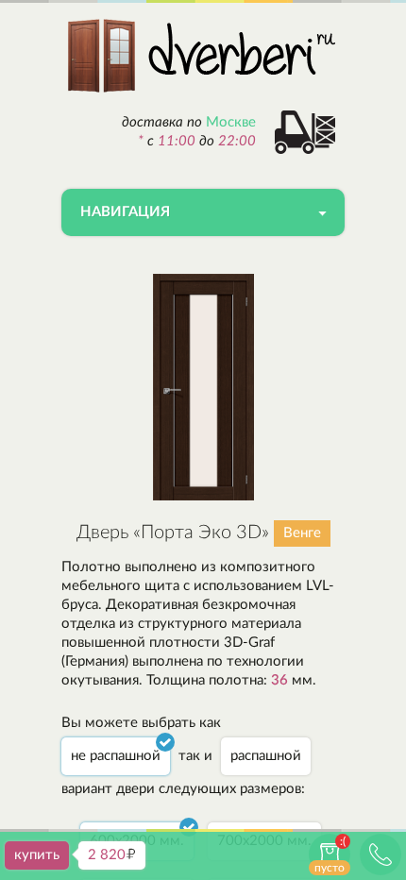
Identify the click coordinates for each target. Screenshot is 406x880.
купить (36, 855)
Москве (231, 122)
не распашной (116, 756)
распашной (265, 756)
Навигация (125, 212)
